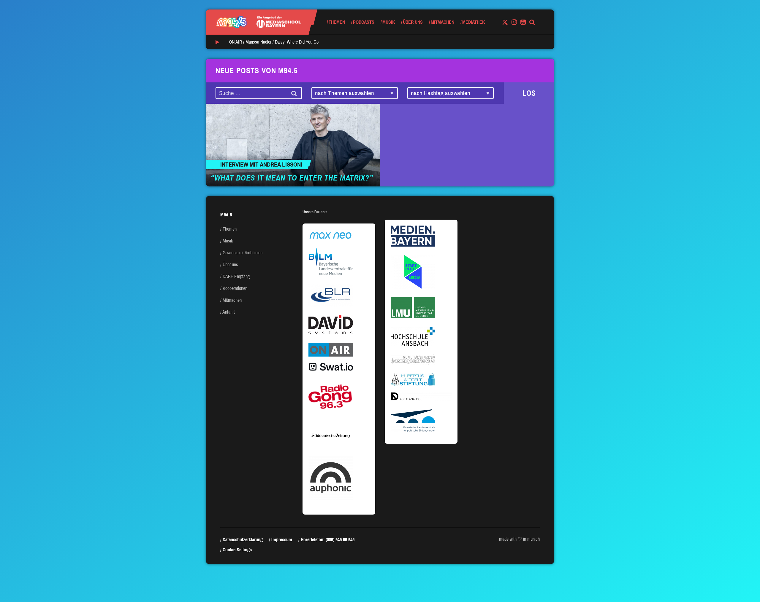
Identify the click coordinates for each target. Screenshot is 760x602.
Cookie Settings (237, 549)
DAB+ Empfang (236, 276)
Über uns (413, 22)
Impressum (281, 539)
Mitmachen (442, 22)
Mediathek (473, 22)
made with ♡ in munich (519, 539)
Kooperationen (235, 288)
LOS (529, 93)
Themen (337, 22)
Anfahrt (228, 311)
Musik (388, 22)
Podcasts (363, 22)
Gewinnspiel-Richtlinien (242, 252)
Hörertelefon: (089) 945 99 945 (327, 539)
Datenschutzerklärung (243, 539)
